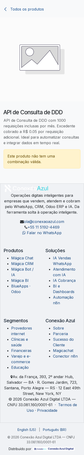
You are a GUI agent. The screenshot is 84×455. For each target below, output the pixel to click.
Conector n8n (65, 356)
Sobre (58, 328)
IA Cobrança (64, 280)
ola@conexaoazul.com (44, 221)
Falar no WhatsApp (44, 232)
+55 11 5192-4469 (44, 227)
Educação (20, 367)
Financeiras (21, 350)
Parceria (60, 333)
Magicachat (63, 350)
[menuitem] (27, 429)
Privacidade (47, 410)
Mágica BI (20, 280)
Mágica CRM (22, 263)
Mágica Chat (22, 258)
